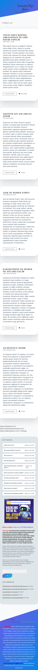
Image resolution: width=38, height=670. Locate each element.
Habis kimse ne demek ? (11, 488)
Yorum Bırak (24, 93)
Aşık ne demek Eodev (16, 193)
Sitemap (24, 431)
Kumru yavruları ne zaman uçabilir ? (14, 472)
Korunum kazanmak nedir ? (11, 478)
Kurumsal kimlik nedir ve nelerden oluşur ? (13, 466)
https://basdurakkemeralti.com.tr (12, 429)
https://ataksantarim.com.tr (10, 431)
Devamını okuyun (11, 94)
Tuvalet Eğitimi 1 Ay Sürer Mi (10, 592)
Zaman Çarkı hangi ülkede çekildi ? (14, 493)
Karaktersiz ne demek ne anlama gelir (17, 270)
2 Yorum (23, 172)
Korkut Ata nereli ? (9, 445)
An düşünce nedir (14, 348)
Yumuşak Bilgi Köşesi (25, 7)
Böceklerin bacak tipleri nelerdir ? (13, 483)
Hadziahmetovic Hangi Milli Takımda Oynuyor (14, 586)
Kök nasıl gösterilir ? (9, 460)
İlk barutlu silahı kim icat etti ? (12, 450)
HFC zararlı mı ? (8, 455)
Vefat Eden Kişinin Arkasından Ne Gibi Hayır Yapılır (15, 37)
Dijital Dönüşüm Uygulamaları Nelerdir (12, 597)
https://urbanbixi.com (8, 426)
